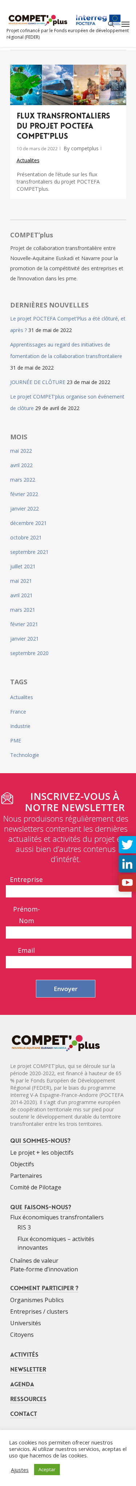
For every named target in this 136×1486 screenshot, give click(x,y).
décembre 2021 (28, 523)
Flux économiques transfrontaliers (57, 1217)
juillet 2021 (23, 566)
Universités (25, 1323)
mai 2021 (21, 580)
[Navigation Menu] (125, 23)
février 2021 (24, 624)
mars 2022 (22, 479)
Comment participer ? (44, 1288)
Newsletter (28, 1369)
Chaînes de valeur (34, 1261)
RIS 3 (24, 1227)
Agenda (22, 1384)
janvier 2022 (24, 508)
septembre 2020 (29, 653)
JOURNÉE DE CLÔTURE (37, 382)
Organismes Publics (37, 1300)
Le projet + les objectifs (42, 1153)
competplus (85, 148)
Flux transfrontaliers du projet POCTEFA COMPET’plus (63, 126)
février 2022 (24, 494)
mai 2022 (21, 450)
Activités (24, 1354)
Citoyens (22, 1335)
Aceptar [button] (46, 1469)
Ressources (28, 1399)
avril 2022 (21, 465)
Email (26, 950)
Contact (23, 1414)
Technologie (24, 754)
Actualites (28, 160)
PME (15, 740)
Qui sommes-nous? (40, 1141)
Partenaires (26, 1176)
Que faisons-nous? (40, 1207)
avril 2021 (21, 595)
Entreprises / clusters (39, 1311)
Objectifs (22, 1164)
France (18, 711)
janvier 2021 (24, 638)
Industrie (20, 726)
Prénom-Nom (26, 915)
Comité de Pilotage (35, 1187)
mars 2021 (22, 609)
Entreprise (26, 879)
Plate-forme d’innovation (44, 1269)
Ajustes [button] (20, 1469)
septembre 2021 (29, 551)
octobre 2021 (26, 537)
